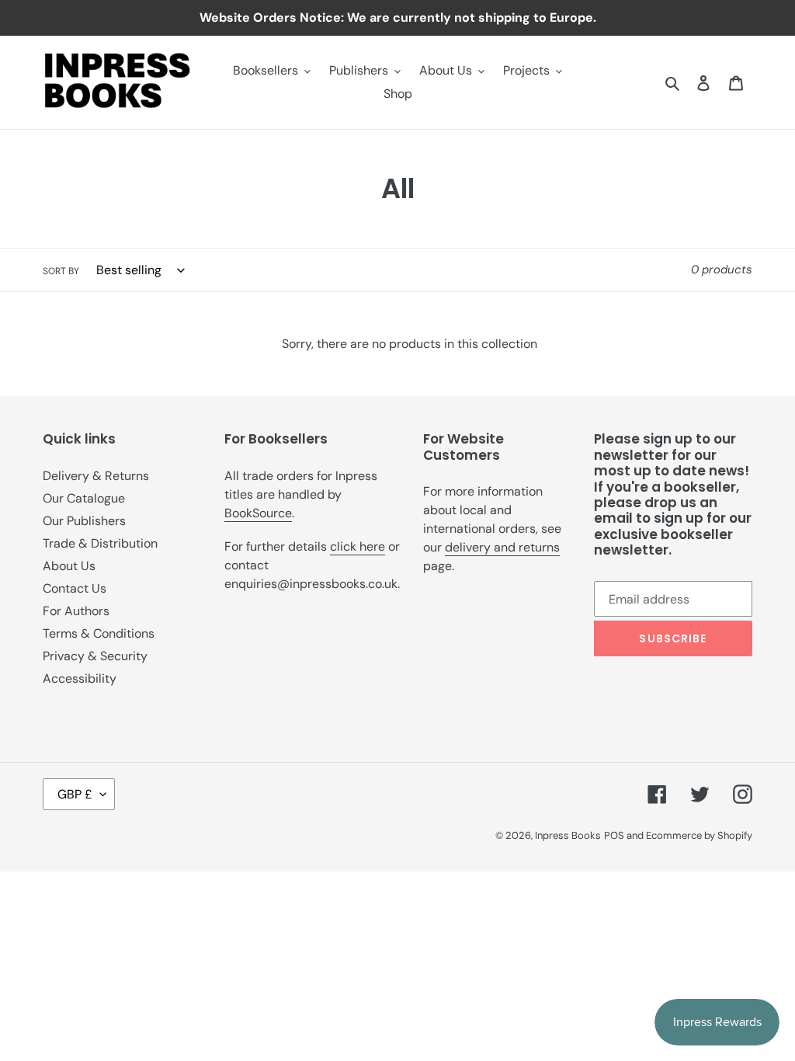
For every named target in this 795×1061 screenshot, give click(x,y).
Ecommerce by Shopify (699, 835)
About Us (69, 566)
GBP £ (74, 794)
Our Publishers (84, 521)
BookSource (258, 513)
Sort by (61, 271)
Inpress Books (568, 835)
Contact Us (74, 588)
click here (357, 546)
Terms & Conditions (98, 633)
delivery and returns (502, 547)
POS (614, 835)
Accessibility (79, 678)
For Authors (76, 611)
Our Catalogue (84, 498)
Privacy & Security (95, 656)
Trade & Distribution (100, 543)
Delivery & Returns (96, 476)
